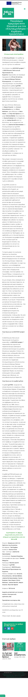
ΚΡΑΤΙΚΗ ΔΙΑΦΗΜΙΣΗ (10, 687)
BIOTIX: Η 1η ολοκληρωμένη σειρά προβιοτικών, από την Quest (8, 657)
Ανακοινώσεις (19, 687)
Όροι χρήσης (15, 683)
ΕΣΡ (23, 686)
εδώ (10, 596)
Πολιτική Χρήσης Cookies (19, 684)
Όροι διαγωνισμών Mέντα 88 (10, 686)
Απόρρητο (3, 695)
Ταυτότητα (19, 686)
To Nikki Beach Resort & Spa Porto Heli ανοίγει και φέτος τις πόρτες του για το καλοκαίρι (19, 660)
